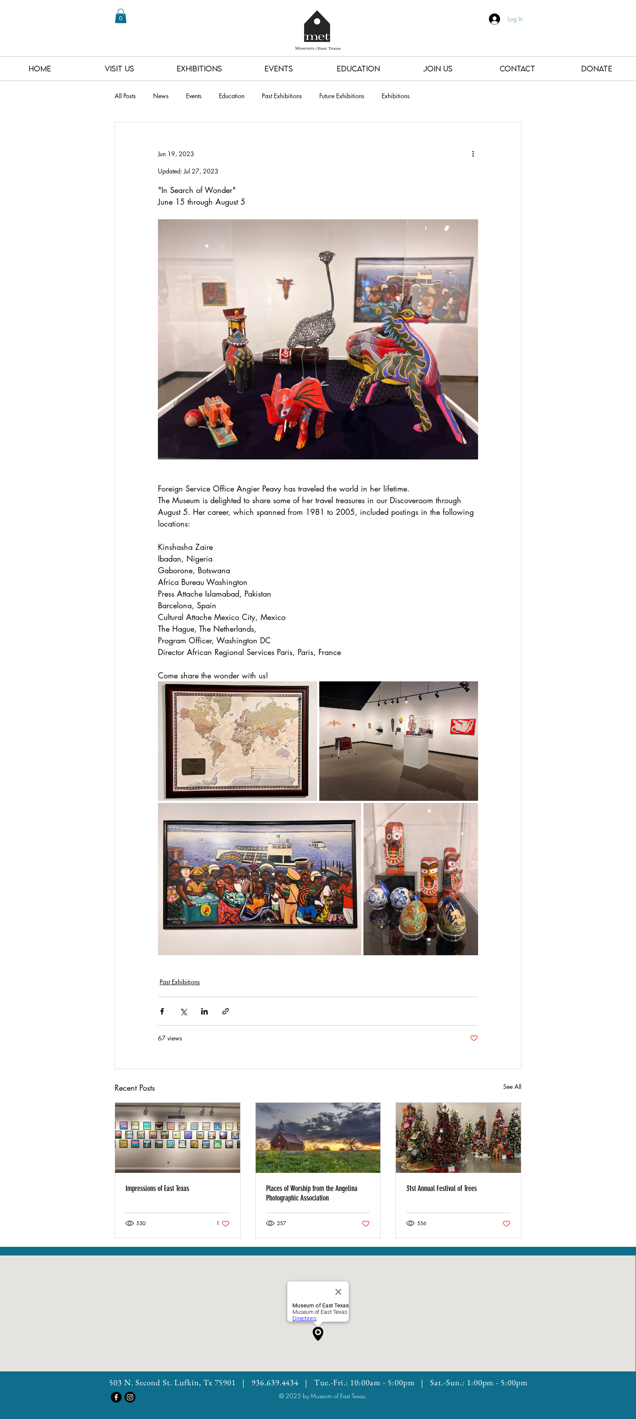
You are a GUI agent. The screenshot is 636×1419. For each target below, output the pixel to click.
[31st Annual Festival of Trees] (458, 1138)
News (161, 96)
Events (194, 96)
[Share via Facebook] (162, 1011)
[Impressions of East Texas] (177, 1138)
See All (512, 1086)
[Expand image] (237, 741)
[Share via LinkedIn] (204, 1011)
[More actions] (473, 153)
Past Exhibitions (282, 96)
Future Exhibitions (341, 96)
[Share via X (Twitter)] (183, 1011)
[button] (121, 16)
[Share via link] (226, 1011)
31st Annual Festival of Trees (441, 1188)
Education (231, 96)
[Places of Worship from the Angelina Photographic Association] (318, 1138)
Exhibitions (396, 96)
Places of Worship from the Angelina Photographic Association (311, 1193)
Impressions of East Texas (157, 1188)
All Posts (125, 96)
